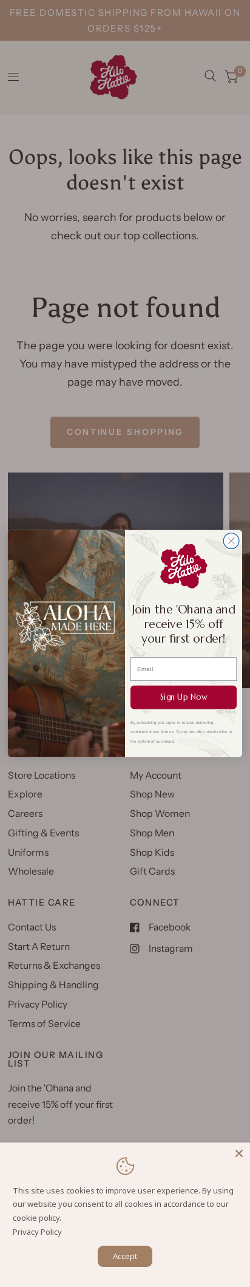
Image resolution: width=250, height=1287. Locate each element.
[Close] (239, 1153)
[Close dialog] (231, 541)
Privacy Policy (37, 1231)
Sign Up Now (183, 697)
